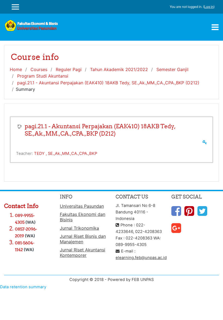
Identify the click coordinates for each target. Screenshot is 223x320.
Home (16, 69)
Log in (208, 7)
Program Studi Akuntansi (42, 76)
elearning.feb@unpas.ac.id (141, 257)
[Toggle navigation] (215, 27)
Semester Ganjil (172, 69)
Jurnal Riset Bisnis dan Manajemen (83, 238)
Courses (38, 69)
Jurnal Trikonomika (79, 228)
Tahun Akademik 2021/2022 (119, 69)
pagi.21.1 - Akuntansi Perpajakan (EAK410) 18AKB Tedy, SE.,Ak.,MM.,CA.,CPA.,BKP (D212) (108, 82)
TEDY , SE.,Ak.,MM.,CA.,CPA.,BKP (65, 153)
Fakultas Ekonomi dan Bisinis (82, 217)
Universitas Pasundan (82, 206)
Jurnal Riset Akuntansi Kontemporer (82, 252)
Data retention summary (23, 286)
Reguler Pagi (69, 69)
